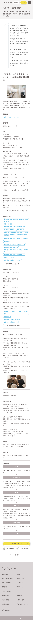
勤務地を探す (5, 596)
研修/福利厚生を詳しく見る (13, 264)
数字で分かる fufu (7, 578)
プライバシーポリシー (22, 604)
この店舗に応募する (16, 543)
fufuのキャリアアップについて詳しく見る (17, 211)
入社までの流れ (24, 548)
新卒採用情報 (5, 604)
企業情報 (4, 587)
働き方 (18, 574)
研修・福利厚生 (6, 583)
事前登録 (16, 2)
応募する (23, 2)
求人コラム (19, 587)
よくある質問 (20, 600)
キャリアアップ (20, 578)
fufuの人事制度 (10, 548)
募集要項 (19, 596)
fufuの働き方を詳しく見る (13, 326)
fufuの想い (5, 574)
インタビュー (20, 583)
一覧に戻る (16, 555)
